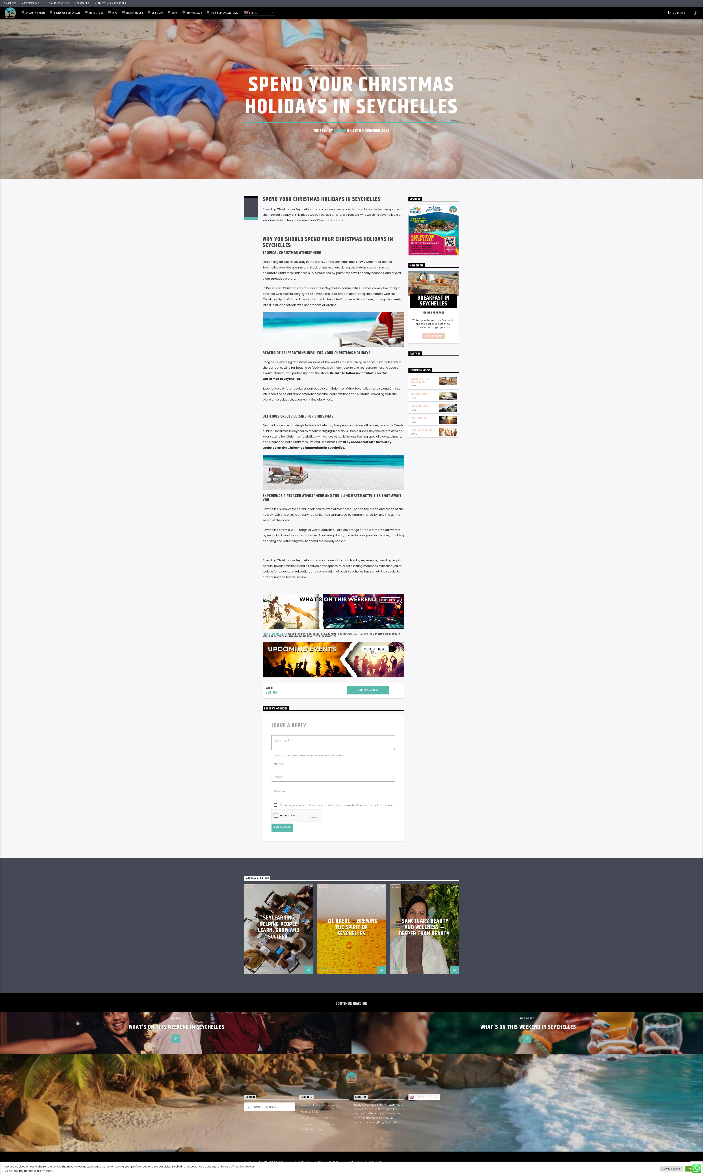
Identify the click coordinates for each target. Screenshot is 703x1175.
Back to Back (419, 406)
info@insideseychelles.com (319, 1118)
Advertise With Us (34, 3)
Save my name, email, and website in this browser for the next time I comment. (337, 805)
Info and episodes (433, 336)
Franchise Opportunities (276, 1162)
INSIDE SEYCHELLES (273, 634)
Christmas (355, 68)
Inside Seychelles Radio (224, 12)
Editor (340, 130)
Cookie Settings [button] (671, 1168)
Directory (157, 12)
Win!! (175, 12)
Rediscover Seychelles (67, 12)
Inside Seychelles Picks (382, 68)
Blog (308, 68)
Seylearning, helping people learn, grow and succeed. (279, 927)
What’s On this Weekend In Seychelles (177, 1027)
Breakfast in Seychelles (419, 380)
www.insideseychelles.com (318, 1105)
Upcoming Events (35, 12)
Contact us (83, 3)
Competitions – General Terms (365, 1162)
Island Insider (134, 12)
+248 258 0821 (310, 1111)
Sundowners (419, 418)
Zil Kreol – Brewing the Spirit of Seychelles (352, 927)
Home (251, 1162)
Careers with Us (60, 3)
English (253, 13)
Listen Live (678, 12)
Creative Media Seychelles (111, 3)
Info (114, 12)
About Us (11, 3)
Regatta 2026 (194, 12)
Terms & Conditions (329, 1162)
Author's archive (368, 690)
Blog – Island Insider (330, 68)
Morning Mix (419, 394)
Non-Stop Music (421, 430)
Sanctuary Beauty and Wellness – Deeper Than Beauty (424, 927)
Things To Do (96, 12)
